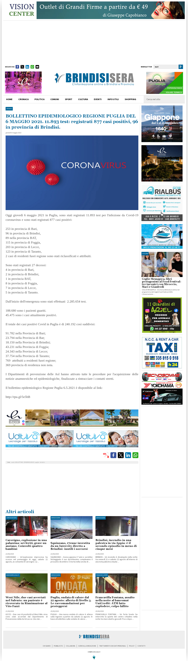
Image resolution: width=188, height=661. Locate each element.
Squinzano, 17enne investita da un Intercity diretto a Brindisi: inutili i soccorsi (70, 546)
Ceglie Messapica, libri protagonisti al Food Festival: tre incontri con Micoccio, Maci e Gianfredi (161, 283)
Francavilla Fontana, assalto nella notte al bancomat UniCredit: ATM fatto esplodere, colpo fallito (115, 602)
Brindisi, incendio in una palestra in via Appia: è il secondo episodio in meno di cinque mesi (116, 545)
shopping (130, 99)
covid (13, 462)
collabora (70, 646)
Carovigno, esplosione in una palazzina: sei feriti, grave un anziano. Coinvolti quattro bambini (26, 545)
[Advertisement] (94, 42)
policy (131, 646)
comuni (54, 99)
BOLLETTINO (19, 462)
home (9, 99)
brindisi (42, 462)
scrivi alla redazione (87, 646)
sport (68, 99)
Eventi (98, 99)
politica (40, 99)
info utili (113, 99)
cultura (83, 99)
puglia (37, 462)
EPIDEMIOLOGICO (29, 462)
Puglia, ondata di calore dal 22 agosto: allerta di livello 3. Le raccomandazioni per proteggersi (71, 602)
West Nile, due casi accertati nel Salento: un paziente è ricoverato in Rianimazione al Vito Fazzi (26, 602)
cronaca (23, 99)
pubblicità (58, 646)
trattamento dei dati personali (112, 646)
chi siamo (47, 646)
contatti (141, 646)
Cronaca (9, 109)
